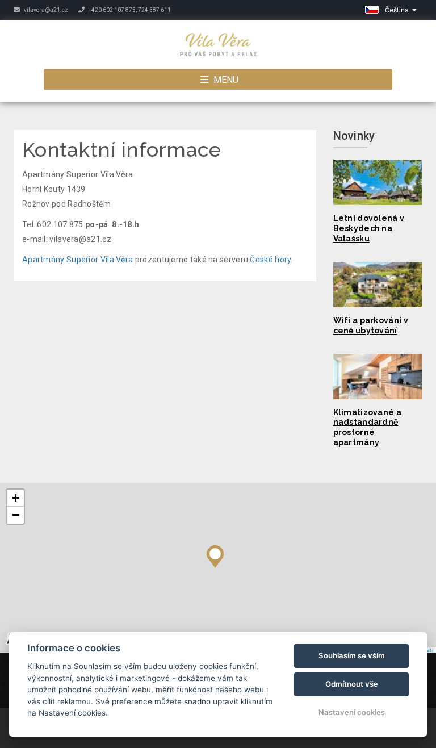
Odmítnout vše (351, 683)
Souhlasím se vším (351, 655)
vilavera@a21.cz (45, 10)
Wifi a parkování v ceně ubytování (370, 325)
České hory (270, 259)
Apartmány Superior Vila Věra (77, 259)
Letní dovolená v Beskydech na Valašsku (369, 228)
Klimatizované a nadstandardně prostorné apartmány (367, 428)
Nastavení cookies (351, 712)
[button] (215, 553)
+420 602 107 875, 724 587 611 (129, 10)
